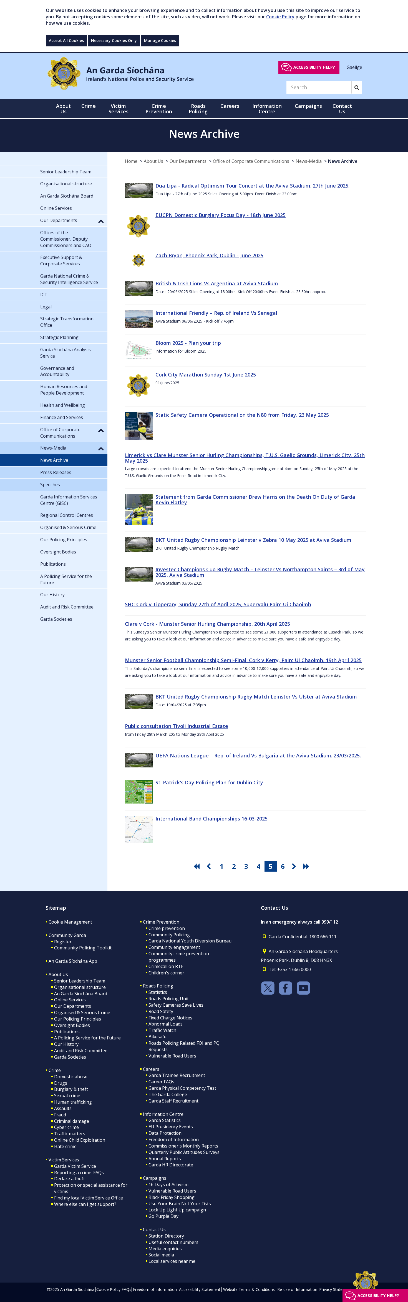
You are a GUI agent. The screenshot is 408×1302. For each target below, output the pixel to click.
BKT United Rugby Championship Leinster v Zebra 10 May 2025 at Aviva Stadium (253, 540)
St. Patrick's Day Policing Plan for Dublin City (209, 782)
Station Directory (166, 1236)
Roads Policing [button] (198, 109)
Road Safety (160, 1011)
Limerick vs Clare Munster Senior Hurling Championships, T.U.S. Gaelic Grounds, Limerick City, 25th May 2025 (245, 458)
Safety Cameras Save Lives (175, 1005)
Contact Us (154, 1229)
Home (131, 161)
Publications (67, 1032)
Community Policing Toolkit (83, 948)
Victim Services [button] (119, 109)
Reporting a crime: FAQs (79, 1172)
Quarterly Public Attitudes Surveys (184, 1152)
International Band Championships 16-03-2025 (211, 818)
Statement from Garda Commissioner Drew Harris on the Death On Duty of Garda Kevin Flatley (255, 499)
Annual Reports (164, 1159)
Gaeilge (354, 67)
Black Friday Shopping (171, 1197)
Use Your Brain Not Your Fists (179, 1204)
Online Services (70, 1000)
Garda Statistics (164, 1120)
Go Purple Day (163, 1216)
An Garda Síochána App (73, 961)
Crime (55, 1070)
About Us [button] (63, 109)
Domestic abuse (70, 1077)
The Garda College (167, 1094)
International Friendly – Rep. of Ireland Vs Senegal (216, 313)
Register (63, 942)
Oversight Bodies (72, 1025)
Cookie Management (70, 922)
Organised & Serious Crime (82, 1012)
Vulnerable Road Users (172, 1056)
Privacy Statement (335, 1289)
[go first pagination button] (197, 866)
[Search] (356, 87)
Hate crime (65, 1146)
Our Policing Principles (77, 1019)
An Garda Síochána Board (80, 994)
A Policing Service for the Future (87, 1038)
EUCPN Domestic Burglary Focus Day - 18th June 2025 (220, 215)
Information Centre (163, 1114)
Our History (66, 1044)
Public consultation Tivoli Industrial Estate (176, 726)
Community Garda (67, 935)
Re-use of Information (297, 1289)
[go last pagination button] (307, 866)
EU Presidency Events (170, 1127)
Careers (151, 1069)
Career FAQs (161, 1082)
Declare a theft (69, 1179)
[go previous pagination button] (209, 866)
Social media (161, 1255)
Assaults (63, 1108)
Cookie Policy (280, 17)
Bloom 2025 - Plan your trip (188, 343)
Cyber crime (66, 1127)
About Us (153, 161)
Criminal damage (71, 1121)
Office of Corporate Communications (251, 161)
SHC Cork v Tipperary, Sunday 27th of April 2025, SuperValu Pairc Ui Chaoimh (218, 604)
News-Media (309, 161)
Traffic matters (69, 1134)
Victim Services (64, 1160)
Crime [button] (88, 106)
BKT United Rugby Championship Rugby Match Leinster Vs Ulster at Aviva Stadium (256, 696)
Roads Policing (158, 986)
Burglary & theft (71, 1089)
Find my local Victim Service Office (88, 1198)
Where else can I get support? (85, 1204)
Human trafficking (73, 1102)
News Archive (342, 161)
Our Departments (188, 161)
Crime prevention (166, 928)
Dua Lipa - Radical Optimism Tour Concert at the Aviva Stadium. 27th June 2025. (252, 185)
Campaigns (154, 1178)
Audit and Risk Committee (80, 1050)
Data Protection (165, 1133)
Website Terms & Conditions (249, 1289)
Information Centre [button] (267, 109)
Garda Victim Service (75, 1166)
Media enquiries (165, 1249)
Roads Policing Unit (168, 999)
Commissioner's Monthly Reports (183, 1146)
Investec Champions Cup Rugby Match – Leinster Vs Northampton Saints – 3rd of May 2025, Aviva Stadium (260, 572)
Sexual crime (67, 1096)
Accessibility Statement (199, 1289)
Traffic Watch (162, 1030)
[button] (101, 221)
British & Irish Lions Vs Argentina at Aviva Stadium (216, 283)
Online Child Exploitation (79, 1140)
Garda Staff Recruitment (173, 1101)
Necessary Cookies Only (114, 40)
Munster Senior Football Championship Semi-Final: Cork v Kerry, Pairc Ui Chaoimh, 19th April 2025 (243, 660)
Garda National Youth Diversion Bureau (189, 941)
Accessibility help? (314, 67)
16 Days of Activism (168, 1184)
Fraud (60, 1115)
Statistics (157, 992)
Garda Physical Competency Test (182, 1088)
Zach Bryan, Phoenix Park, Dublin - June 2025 (209, 255)
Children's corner (166, 973)
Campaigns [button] (308, 106)
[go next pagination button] (295, 866)
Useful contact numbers (173, 1242)
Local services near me (171, 1261)
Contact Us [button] (342, 109)
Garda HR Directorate (170, 1165)
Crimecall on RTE (165, 966)
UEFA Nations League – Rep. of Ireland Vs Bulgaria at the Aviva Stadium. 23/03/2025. (258, 755)
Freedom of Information (173, 1139)
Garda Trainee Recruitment (176, 1075)
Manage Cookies (160, 40)
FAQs (126, 1289)
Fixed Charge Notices (170, 1018)
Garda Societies (70, 1057)
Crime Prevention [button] (158, 109)
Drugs (60, 1083)
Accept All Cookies (66, 40)
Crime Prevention (161, 922)
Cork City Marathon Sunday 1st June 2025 (205, 374)
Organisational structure (80, 987)
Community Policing (169, 935)
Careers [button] (229, 106)
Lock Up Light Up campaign (177, 1210)
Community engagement (174, 947)
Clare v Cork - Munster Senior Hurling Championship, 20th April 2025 (207, 623)
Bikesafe (157, 1037)
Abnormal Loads (165, 1024)
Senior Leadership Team (79, 981)
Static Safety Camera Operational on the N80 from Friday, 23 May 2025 (242, 414)
